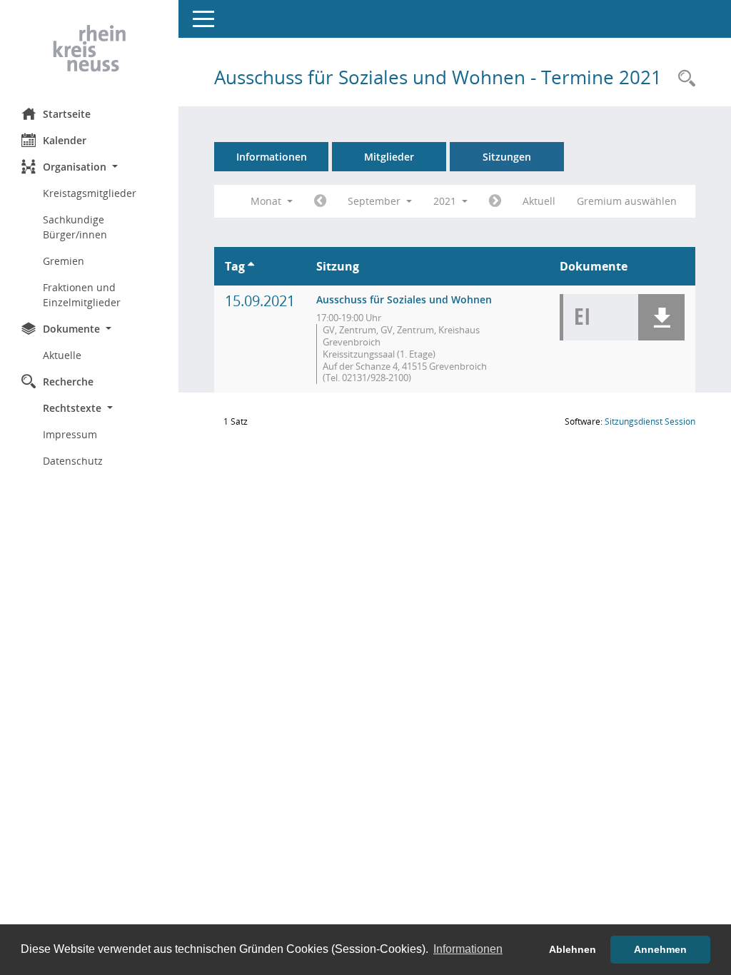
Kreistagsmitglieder (89, 193)
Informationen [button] (468, 949)
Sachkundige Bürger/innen (75, 227)
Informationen (271, 156)
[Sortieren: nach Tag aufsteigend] (251, 266)
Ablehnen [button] (572, 949)
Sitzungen (507, 156)
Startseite (67, 114)
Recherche (68, 381)
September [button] (375, 201)
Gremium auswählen (627, 201)
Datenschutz (73, 461)
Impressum (70, 434)
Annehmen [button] (660, 949)
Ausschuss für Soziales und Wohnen (404, 299)
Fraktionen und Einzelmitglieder (82, 295)
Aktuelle (62, 355)
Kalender (64, 140)
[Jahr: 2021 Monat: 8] (320, 201)
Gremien (63, 261)
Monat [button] (267, 201)
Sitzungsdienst (650, 421)
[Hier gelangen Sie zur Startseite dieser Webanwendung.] (89, 48)
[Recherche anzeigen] (683, 79)
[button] (89, 166)
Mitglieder (389, 156)
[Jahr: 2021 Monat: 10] (495, 201)
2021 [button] (446, 201)
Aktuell (539, 201)
